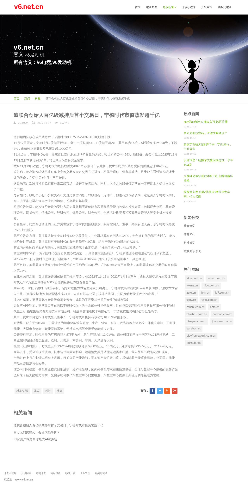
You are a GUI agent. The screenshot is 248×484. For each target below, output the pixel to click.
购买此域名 (225, 7)
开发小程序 (188, 7)
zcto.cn (191, 292)
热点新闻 (168, 7)
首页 (137, 7)
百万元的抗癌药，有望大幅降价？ (37, 432)
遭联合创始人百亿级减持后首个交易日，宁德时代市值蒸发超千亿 (58, 425)
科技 (38, 98)
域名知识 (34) (192, 251)
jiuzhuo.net (194, 342)
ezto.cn (214, 307)
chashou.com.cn (197, 314)
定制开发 (41, 473)
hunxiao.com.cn (222, 314)
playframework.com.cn (201, 335)
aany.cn (191, 299)
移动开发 (70, 473)
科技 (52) (189, 242)
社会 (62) (189, 225)
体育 (37, 390)
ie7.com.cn (222, 292)
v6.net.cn (23, 123)
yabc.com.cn (209, 299)
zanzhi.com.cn (195, 307)
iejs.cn (205, 292)
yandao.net (194, 328)
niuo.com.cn (211, 285)
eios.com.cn (194, 278)
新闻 (27, 98)
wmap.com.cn (216, 278)
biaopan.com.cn (196, 321)
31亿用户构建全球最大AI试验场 (35, 439)
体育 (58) (189, 234)
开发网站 (206, 7)
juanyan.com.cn (222, 321)
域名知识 (151, 7)
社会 (59, 390)
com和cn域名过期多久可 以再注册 (206, 121)
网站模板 (56, 473)
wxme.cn (192, 285)
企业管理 (85, 473)
